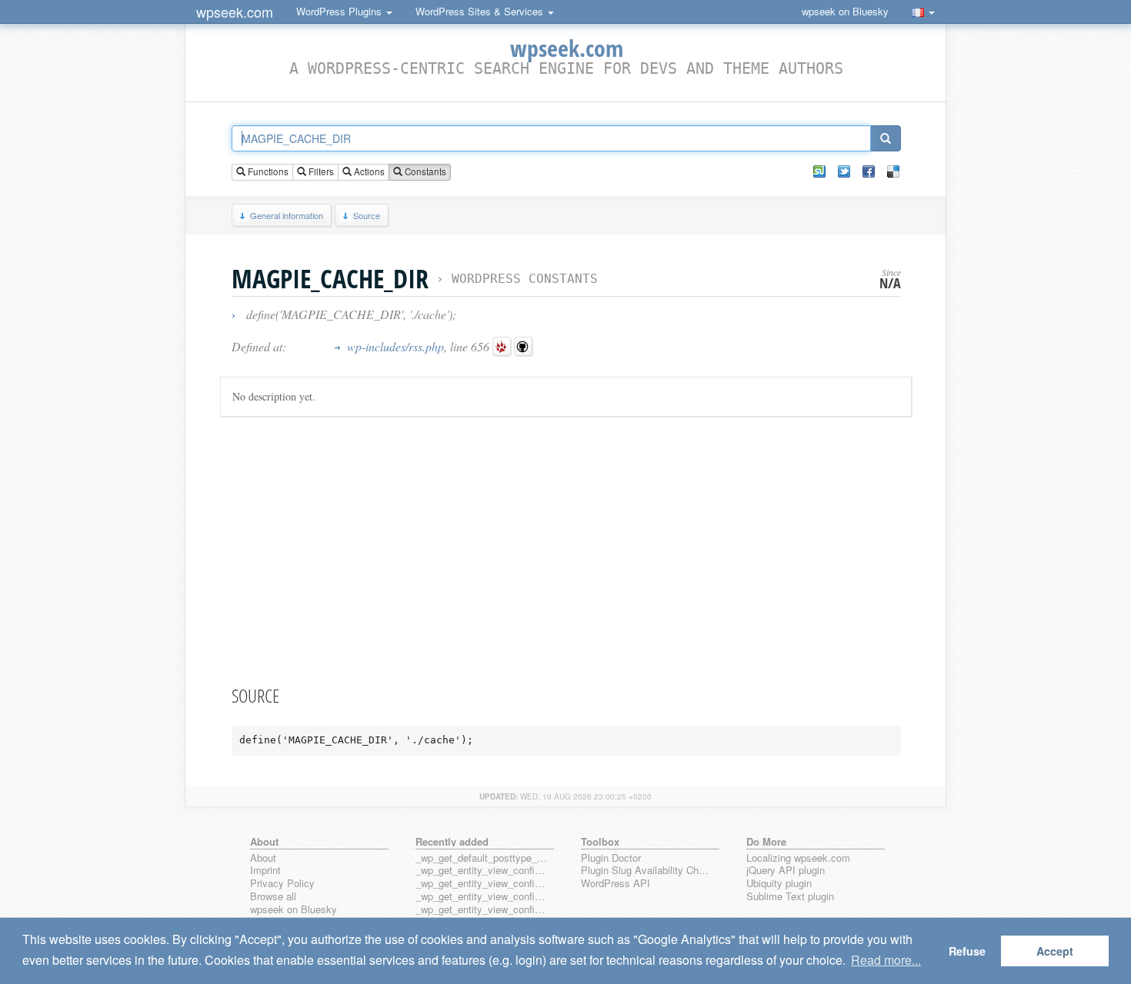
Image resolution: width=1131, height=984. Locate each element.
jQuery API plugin (785, 870)
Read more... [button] (886, 960)
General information (286, 215)
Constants (424, 171)
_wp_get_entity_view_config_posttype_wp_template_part (481, 909)
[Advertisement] (566, 548)
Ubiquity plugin (779, 883)
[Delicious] (893, 171)
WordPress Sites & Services (480, 11)
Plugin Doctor (611, 858)
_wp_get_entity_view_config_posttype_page (481, 870)
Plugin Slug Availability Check (647, 870)
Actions (368, 171)
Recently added (452, 841)
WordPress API (615, 883)
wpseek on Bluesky (845, 11)
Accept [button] (1054, 951)
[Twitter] (844, 171)
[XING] (819, 171)
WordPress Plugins (340, 11)
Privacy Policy (282, 883)
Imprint (265, 870)
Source (366, 215)
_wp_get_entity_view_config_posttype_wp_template (481, 896)
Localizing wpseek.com (798, 858)
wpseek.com (234, 12)
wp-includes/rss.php (395, 346)
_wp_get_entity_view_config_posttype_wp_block (481, 883)
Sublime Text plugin (790, 896)
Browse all (273, 896)
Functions (267, 171)
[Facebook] (868, 171)
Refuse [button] (967, 951)
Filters (320, 171)
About (263, 858)
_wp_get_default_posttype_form (481, 858)
